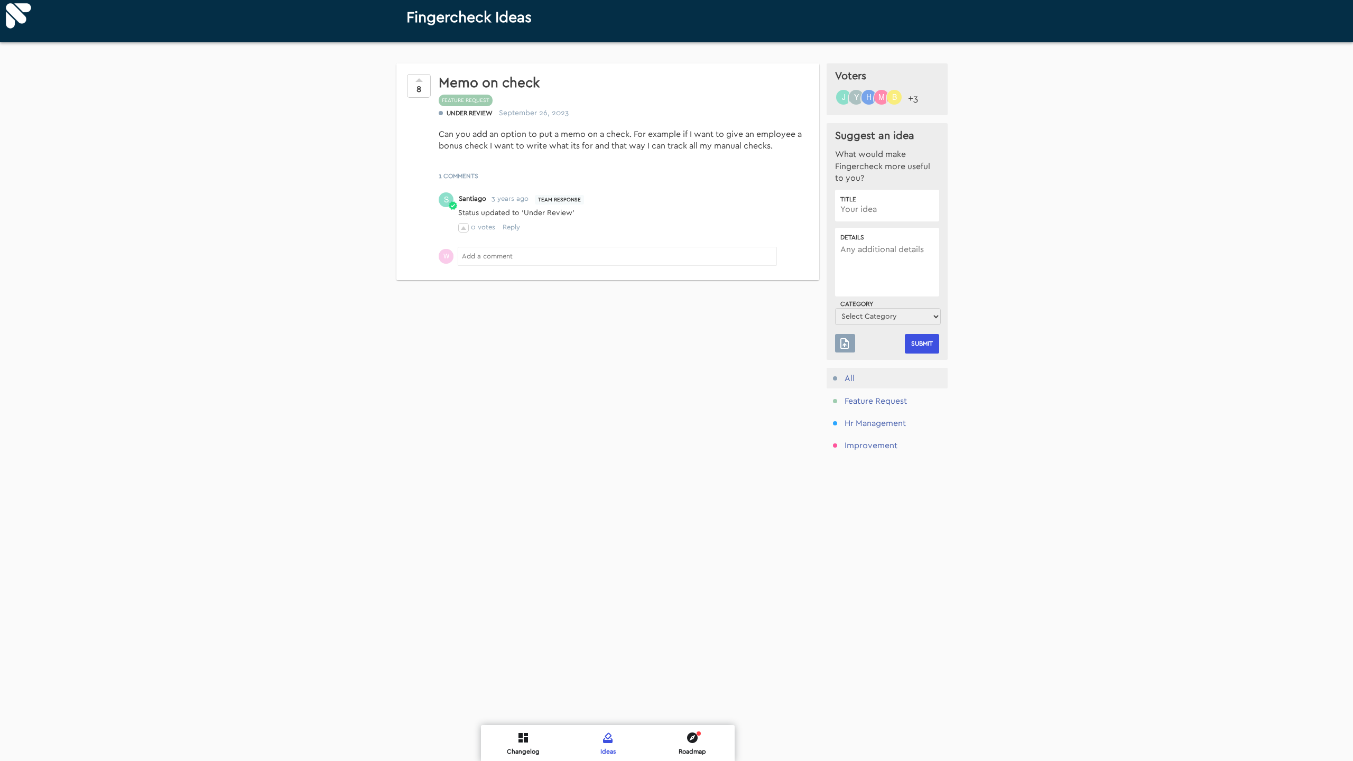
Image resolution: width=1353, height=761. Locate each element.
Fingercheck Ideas (469, 17)
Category (856, 304)
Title (848, 199)
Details (852, 237)
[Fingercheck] (18, 16)
